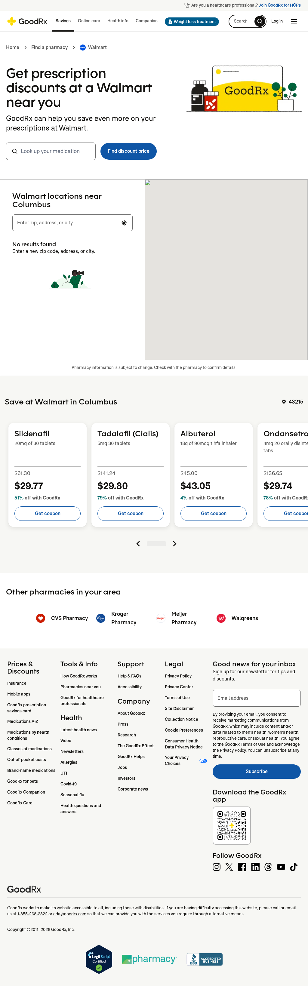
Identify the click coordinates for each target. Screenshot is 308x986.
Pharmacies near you (80, 687)
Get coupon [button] (47, 513)
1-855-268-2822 (32, 914)
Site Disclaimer (179, 708)
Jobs (122, 767)
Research (127, 735)
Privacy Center (179, 687)
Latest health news (78, 730)
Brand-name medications (31, 770)
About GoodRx (131, 713)
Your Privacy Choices (177, 760)
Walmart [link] (97, 47)
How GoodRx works (78, 676)
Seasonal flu (72, 794)
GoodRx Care (19, 803)
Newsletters (72, 751)
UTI (63, 773)
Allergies (68, 762)
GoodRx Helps (131, 756)
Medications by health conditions (28, 735)
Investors (126, 778)
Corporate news (133, 789)
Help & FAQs (129, 676)
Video (65, 740)
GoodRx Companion (26, 792)
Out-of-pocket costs (26, 759)
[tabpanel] (154, 484)
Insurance (16, 683)
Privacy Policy (178, 676)
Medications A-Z (22, 721)
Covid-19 (68, 784)
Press (123, 724)
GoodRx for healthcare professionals (82, 700)
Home (12, 47)
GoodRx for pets (22, 781)
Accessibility (130, 687)
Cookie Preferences (184, 730)
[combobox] (50, 151)
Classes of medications (29, 748)
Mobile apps (18, 694)
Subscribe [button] (273, 773)
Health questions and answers (81, 808)
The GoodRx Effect (136, 745)
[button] (190, 22)
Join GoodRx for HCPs (280, 5)
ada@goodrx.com (69, 914)
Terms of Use (177, 697)
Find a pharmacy (49, 47)
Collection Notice (181, 719)
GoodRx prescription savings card (27, 708)
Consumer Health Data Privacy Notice (184, 744)
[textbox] (72, 222)
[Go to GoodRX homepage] (27, 21)
